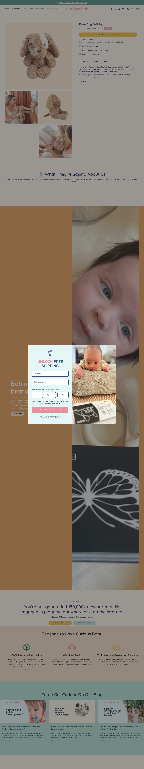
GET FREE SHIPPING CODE (50, 410)
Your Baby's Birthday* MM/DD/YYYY (45, 390)
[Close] (113, 347)
